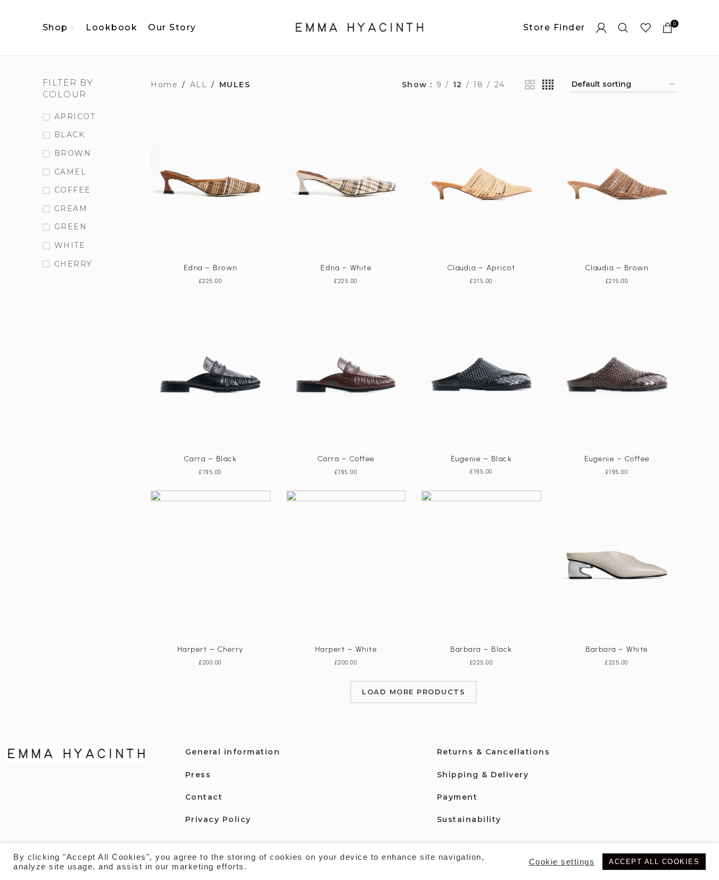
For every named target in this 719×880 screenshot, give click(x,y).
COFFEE (72, 190)
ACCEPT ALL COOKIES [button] (654, 862)
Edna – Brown (210, 267)
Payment (457, 797)
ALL (199, 84)
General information (232, 752)
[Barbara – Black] (481, 565)
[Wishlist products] (646, 27)
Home (164, 84)
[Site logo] (359, 27)
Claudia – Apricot (482, 267)
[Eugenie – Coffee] (617, 374)
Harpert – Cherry (210, 649)
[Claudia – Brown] (617, 183)
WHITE (70, 245)
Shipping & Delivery (483, 774)
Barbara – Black (481, 649)
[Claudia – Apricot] (481, 183)
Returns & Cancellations (493, 752)
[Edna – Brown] (210, 183)
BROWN (73, 153)
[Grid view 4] (548, 85)
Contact (204, 797)
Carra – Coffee (346, 458)
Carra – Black (210, 458)
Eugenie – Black (482, 458)
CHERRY (73, 264)
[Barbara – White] (617, 565)
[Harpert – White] (346, 565)
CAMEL (70, 172)
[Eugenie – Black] (481, 374)
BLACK (69, 134)
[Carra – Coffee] (346, 374)
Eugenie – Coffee (617, 458)
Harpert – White (346, 649)
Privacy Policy (218, 819)
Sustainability (469, 819)
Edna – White (345, 267)
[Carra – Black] (210, 374)
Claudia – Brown (617, 267)
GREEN (70, 226)
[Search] (624, 27)
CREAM (71, 208)
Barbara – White (616, 649)
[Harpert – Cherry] (210, 565)
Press (198, 774)
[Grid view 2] (530, 85)
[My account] (602, 27)
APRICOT (75, 116)
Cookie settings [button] (562, 862)
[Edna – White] (346, 183)
